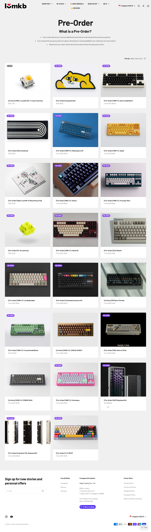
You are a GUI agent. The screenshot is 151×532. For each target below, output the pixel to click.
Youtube (64, 491)
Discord (63, 487)
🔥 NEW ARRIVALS (77, 4)
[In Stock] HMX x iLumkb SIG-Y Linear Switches (25, 101)
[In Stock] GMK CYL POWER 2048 (20, 400)
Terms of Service (130, 487)
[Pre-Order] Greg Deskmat (66, 101)
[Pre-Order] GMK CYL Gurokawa (67, 400)
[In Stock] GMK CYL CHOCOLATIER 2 (69, 350)
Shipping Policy (129, 491)
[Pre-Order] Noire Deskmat (18, 151)
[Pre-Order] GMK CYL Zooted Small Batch (23, 350)
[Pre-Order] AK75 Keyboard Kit (115, 400)
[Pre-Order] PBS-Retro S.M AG (115, 350)
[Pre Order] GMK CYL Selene (66, 201)
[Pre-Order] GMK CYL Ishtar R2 (67, 250)
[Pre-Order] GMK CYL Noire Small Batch (118, 101)
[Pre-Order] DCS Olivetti (113, 250)
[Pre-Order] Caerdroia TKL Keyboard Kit (22, 453)
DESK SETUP (92, 4)
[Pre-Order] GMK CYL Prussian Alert (117, 201)
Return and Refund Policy (133, 499)
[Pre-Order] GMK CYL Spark (114, 151)
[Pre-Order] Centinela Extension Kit (69, 300)
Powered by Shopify (22, 524)
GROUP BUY (46, 4)
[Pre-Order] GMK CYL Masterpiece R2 (69, 151)
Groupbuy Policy (129, 495)
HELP (105, 4)
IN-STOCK (60, 4)
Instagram (64, 483)
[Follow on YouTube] (11, 516)
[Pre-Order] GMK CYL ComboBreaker (21, 300)
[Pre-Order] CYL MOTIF (64, 453)
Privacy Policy (128, 483)
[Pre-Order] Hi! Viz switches (18, 250)
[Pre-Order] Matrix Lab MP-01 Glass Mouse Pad (25, 201)
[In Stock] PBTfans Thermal (114, 300)
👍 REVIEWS (75, 8)
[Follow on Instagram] (6, 516)
